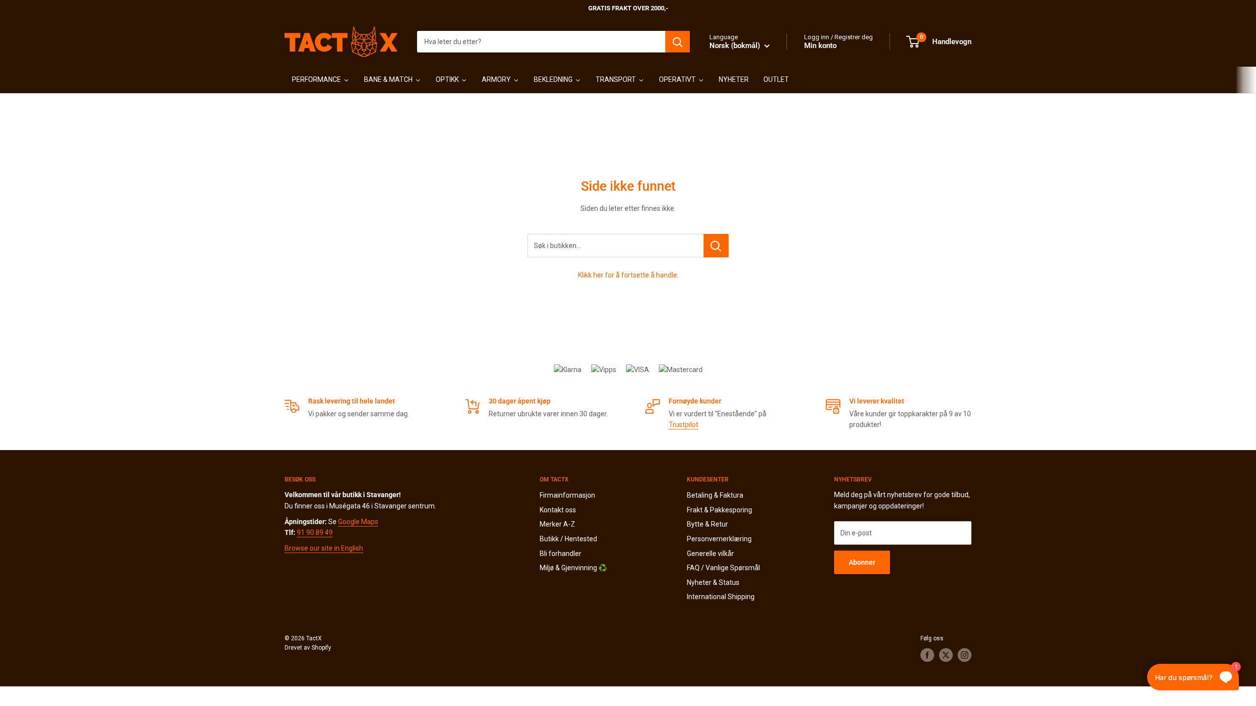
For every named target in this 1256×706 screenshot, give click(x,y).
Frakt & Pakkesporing (719, 510)
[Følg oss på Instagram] (964, 655)
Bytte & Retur (707, 524)
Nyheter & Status (713, 582)
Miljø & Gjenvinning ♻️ (573, 568)
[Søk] (677, 41)
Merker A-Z (557, 524)
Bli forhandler (560, 553)
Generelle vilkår (710, 553)
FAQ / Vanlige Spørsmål (723, 568)
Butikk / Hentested (568, 539)
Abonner (862, 562)
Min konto (820, 45)
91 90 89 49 (315, 532)
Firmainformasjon (567, 495)
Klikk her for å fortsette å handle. (628, 275)
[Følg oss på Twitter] (946, 655)
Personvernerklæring (719, 539)
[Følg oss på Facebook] (927, 655)
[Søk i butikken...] (716, 245)
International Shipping (721, 597)
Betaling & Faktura (715, 495)
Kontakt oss (558, 510)
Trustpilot (683, 425)
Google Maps (358, 522)
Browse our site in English (324, 548)
